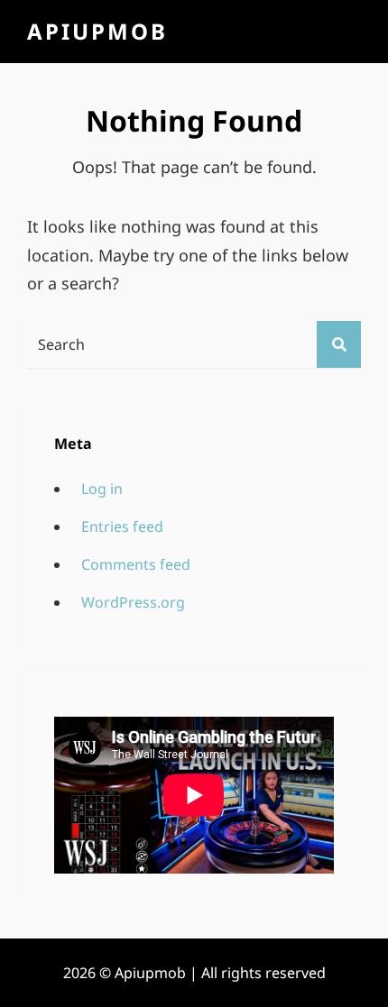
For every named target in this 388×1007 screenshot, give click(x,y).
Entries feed (122, 526)
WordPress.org (133, 602)
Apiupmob (97, 31)
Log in (102, 489)
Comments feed (135, 564)
